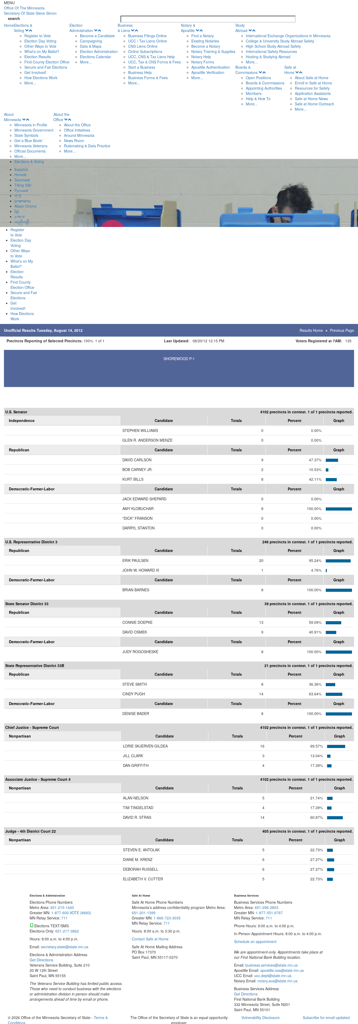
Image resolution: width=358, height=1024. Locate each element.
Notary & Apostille (188, 28)
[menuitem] (41, 54)
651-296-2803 (266, 907)
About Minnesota (12, 117)
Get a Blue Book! (28, 140)
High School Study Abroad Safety (273, 46)
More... (30, 82)
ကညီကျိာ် (22, 221)
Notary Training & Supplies (213, 51)
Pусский (21, 190)
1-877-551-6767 (269, 912)
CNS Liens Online (143, 46)
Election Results (37, 56)
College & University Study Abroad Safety (280, 41)
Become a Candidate (97, 35)
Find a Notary (202, 35)
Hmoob (20, 174)
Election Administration (81, 28)
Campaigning (91, 41)
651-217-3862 (67, 931)
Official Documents (30, 151)
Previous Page (342, 330)
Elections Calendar (95, 56)
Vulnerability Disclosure (260, 1017)
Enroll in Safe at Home (313, 82)
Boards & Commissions (246, 69)
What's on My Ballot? (41, 51)
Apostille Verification (207, 72)
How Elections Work (40, 77)
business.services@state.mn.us (271, 965)
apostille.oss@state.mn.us (281, 970)
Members (254, 93)
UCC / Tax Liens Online (147, 41)
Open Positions (258, 77)
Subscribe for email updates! (326, 1017)
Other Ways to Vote (40, 46)
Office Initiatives (77, 130)
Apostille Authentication (210, 67)
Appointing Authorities (264, 88)
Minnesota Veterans (30, 145)
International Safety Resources (271, 51)
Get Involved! (35, 72)
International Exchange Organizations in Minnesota (288, 35)
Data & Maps (90, 46)
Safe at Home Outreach (314, 103)
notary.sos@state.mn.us (276, 980)
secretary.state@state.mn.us (64, 946)
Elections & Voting (23, 28)
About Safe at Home (311, 77)
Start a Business (141, 67)
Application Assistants (313, 93)
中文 (18, 195)
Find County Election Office (46, 61)
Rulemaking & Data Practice (87, 145)
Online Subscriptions (145, 51)
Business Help (140, 72)
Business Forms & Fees (148, 77)
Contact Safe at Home (150, 938)
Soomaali (22, 179)
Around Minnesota (79, 135)
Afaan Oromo (25, 206)
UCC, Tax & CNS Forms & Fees (154, 61)
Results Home (311, 330)
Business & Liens (125, 28)
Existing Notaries (205, 41)
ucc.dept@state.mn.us (272, 975)
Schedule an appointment (255, 941)
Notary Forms (202, 61)
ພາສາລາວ (22, 200)
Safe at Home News (311, 98)
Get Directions (41, 959)
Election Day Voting (40, 41)
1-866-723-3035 (167, 917)
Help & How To (258, 98)
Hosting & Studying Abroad (268, 56)
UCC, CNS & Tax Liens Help (151, 56)
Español (21, 169)
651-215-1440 (62, 907)
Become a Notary (205, 46)
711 (64, 917)
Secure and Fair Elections (45, 67)
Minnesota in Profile (30, 124)
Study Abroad (241, 28)
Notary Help (201, 56)
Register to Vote (37, 35)
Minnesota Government (33, 130)
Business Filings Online (147, 35)
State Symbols (26, 135)
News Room (74, 140)
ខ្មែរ (16, 211)
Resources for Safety (312, 88)
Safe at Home (290, 69)
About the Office (61, 117)
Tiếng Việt (22, 185)
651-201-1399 (143, 912)
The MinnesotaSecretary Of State (30, 10)
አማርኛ (19, 216)
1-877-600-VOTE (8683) (71, 912)
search (14, 18)
